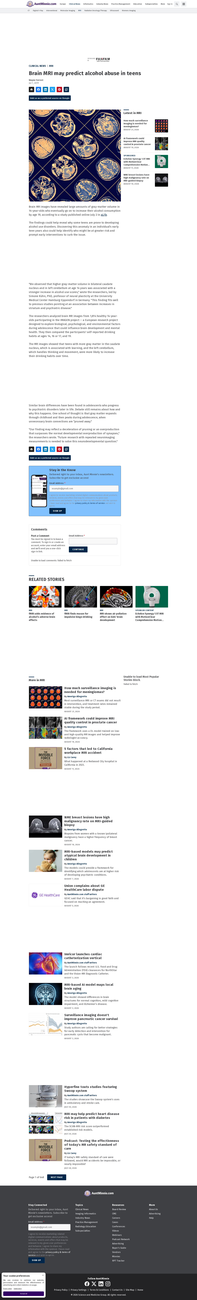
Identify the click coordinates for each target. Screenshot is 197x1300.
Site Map (130, 1290)
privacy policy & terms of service (90, 503)
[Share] (38, 89)
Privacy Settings (79, 1290)
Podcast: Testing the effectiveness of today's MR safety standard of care (91, 1144)
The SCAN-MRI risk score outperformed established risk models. (86, 1128)
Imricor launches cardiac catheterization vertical (83, 956)
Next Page (57, 1177)
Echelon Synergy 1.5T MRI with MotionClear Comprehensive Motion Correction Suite (137, 161)
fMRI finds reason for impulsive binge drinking (78, 615)
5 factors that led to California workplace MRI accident (88, 751)
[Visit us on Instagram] (107, 1283)
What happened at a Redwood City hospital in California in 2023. (90, 763)
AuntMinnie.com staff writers (82, 894)
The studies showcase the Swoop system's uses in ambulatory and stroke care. (91, 1101)
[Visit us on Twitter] (94, 1283)
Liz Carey (71, 757)
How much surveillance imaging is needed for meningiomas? (136, 123)
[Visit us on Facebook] (87, 1283)
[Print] (31, 89)
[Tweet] (52, 89)
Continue (78, 549)
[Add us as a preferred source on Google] (66, 89)
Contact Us (117, 1290)
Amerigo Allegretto (77, 696)
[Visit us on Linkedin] (100, 1283)
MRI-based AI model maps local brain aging (88, 986)
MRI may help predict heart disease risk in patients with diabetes (91, 1116)
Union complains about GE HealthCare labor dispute (84, 888)
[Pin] (59, 89)
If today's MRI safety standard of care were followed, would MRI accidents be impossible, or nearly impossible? (92, 1161)
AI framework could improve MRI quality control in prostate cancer (137, 141)
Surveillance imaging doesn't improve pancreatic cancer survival (91, 1017)
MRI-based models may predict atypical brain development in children (88, 855)
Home (140, 1290)
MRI (51, 65)
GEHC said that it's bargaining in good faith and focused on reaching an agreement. (91, 900)
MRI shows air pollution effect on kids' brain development (113, 617)
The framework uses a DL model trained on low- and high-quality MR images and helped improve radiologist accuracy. (92, 734)
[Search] (176, 4)
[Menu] (183, 4)
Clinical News (37, 65)
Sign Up (57, 511)
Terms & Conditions (99, 1290)
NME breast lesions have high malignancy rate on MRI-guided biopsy (136, 177)
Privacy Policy (61, 1290)
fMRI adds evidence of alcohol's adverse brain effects (42, 617)
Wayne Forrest (36, 80)
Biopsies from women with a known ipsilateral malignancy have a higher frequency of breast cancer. (90, 837)
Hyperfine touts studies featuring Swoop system (90, 1089)
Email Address (57, 483)
